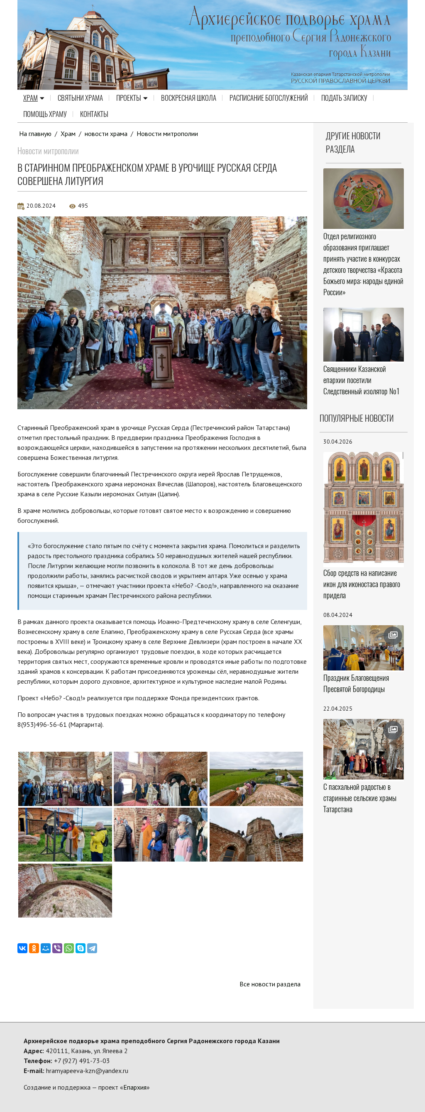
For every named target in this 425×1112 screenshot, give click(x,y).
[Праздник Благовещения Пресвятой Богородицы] (363, 647)
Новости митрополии (167, 133)
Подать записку (344, 98)
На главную (35, 133)
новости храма (106, 133)
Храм (30, 98)
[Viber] (57, 948)
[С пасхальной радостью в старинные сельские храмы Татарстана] (363, 749)
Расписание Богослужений (269, 98)
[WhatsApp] (69, 948)
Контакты (94, 114)
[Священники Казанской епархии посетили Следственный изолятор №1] (363, 335)
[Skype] (80, 948)
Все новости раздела (269, 984)
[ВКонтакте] (22, 948)
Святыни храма (80, 98)
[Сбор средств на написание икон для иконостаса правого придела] (363, 509)
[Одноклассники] (34, 948)
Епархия (135, 1087)
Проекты (128, 98)
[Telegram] (92, 948)
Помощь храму (45, 114)
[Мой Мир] (46, 948)
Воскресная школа (188, 98)
